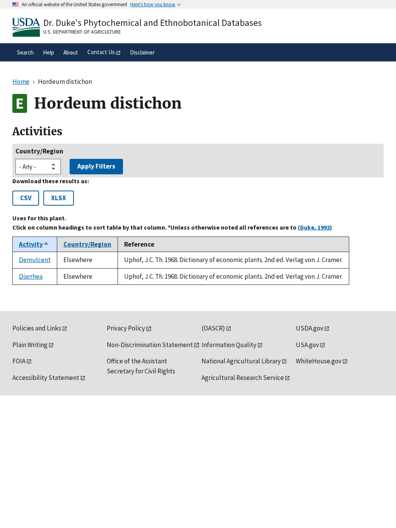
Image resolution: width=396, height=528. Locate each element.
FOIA (19, 361)
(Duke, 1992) (315, 227)
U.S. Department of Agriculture (82, 31)
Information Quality (228, 345)
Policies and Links (36, 328)
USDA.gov (309, 328)
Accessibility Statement (45, 377)
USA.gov (307, 345)
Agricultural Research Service (242, 377)
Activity (34, 244)
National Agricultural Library (241, 361)
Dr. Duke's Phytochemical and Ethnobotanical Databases (152, 22)
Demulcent (35, 259)
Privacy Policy (126, 328)
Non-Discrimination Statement (150, 345)
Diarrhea (31, 276)
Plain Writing (30, 345)
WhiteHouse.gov (318, 361)
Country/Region (39, 151)
